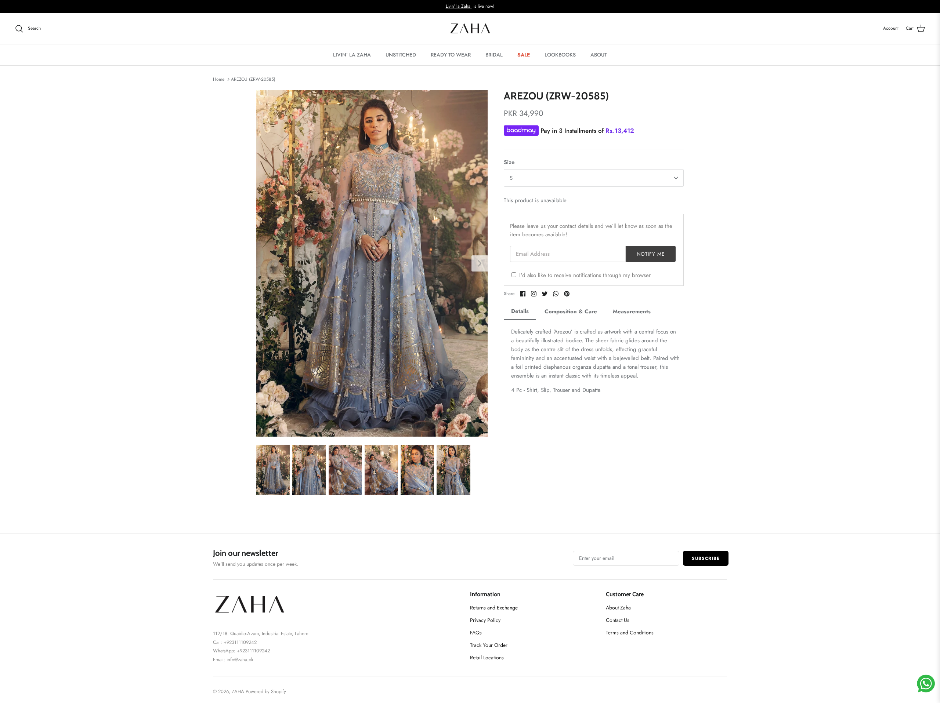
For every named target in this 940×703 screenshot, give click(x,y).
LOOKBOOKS (560, 54)
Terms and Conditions (630, 632)
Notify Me (651, 254)
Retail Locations (487, 657)
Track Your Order (488, 645)
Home (218, 79)
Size (509, 162)
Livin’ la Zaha (459, 6)
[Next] (479, 263)
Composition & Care (571, 311)
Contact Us (617, 620)
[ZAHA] (470, 29)
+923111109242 (253, 650)
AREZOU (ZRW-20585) (253, 79)
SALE (523, 54)
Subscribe (706, 558)
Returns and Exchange (494, 607)
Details (520, 311)
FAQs (476, 632)
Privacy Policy (485, 620)
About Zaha (618, 607)
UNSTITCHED (401, 54)
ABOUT (598, 54)
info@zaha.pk (240, 659)
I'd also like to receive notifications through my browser (585, 275)
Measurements (632, 311)
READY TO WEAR (451, 54)
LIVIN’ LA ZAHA (352, 54)
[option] (372, 263)
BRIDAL (494, 54)
